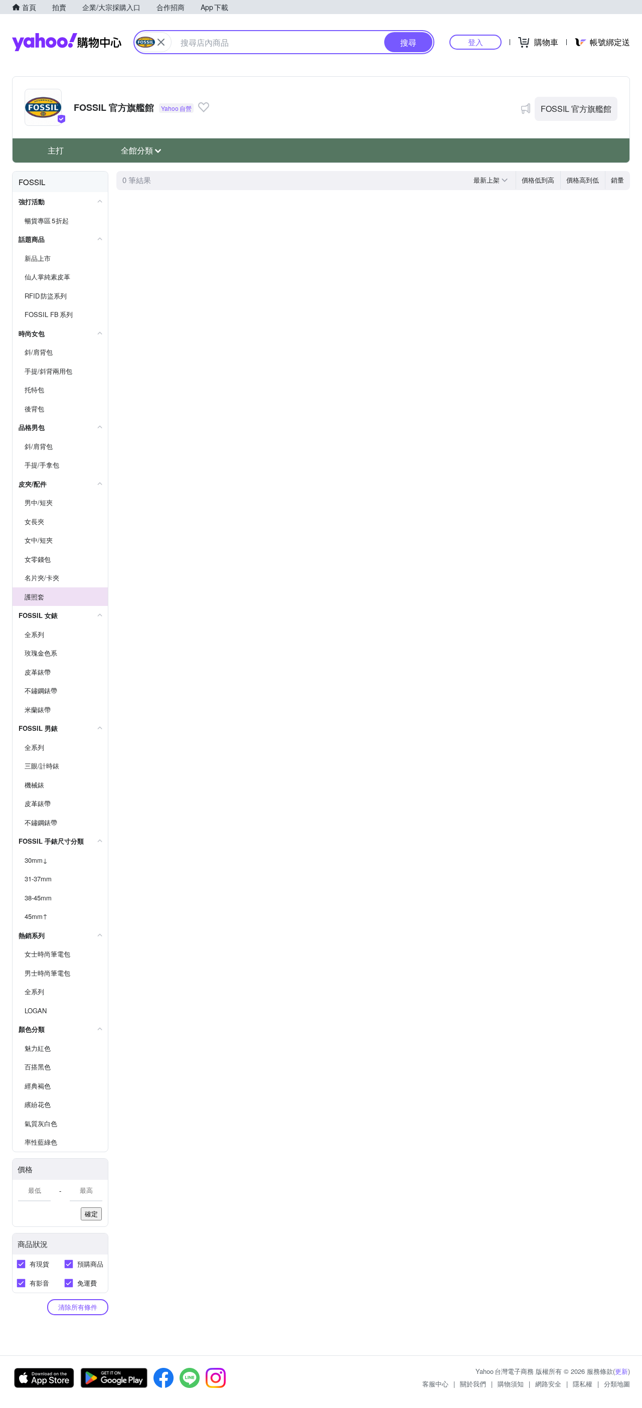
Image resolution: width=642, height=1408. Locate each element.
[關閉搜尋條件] (161, 42)
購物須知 (511, 1383)
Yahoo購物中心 (66, 42)
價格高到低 (582, 180)
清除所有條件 (77, 1307)
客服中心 (435, 1383)
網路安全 (548, 1383)
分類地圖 (617, 1383)
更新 (621, 1371)
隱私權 (582, 1383)
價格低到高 (538, 180)
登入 (475, 42)
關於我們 (473, 1383)
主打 (56, 150)
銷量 (617, 180)
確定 (91, 1213)
